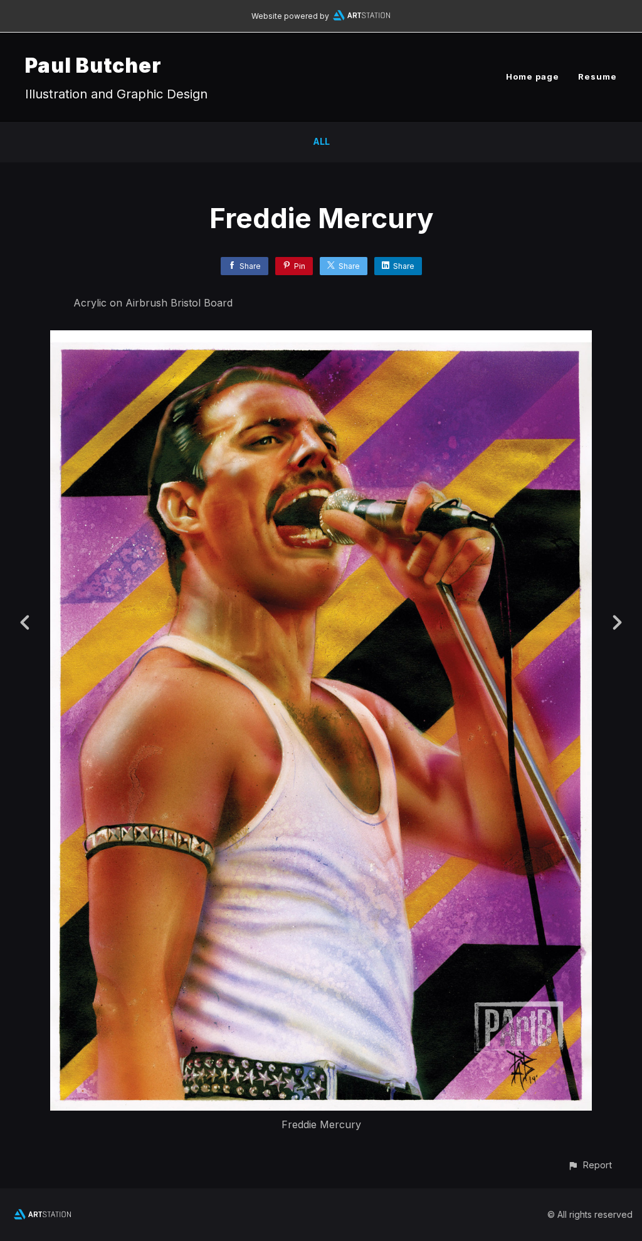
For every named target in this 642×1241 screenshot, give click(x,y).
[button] (589, 1165)
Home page (532, 76)
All (321, 141)
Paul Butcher (93, 65)
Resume (597, 76)
